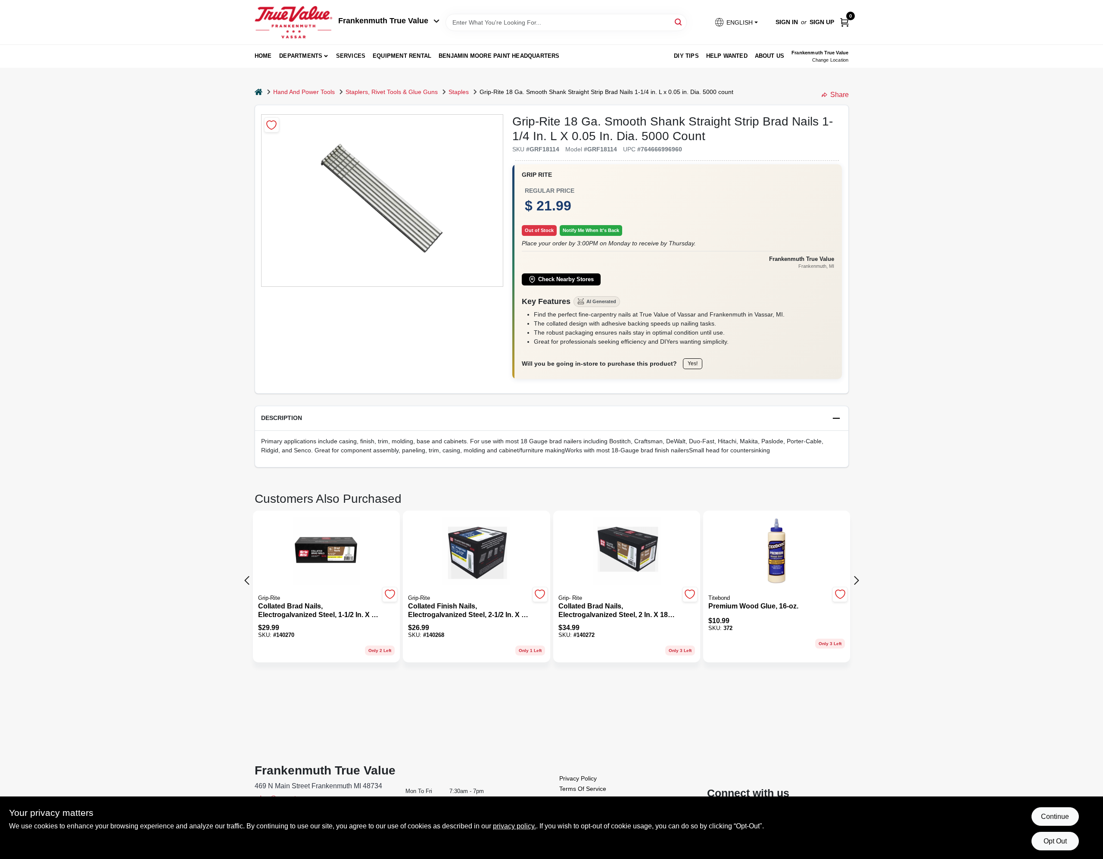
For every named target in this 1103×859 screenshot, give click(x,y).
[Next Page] (856, 580)
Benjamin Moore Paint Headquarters (499, 56)
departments (300, 56)
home (263, 56)
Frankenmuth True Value (383, 20)
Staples (459, 91)
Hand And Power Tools (304, 91)
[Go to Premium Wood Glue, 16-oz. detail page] (776, 551)
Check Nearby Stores (566, 279)
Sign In (787, 22)
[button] (735, 22)
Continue (1055, 816)
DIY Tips (686, 56)
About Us (770, 56)
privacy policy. (514, 826)
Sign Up (822, 22)
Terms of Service (582, 788)
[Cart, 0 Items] (844, 22)
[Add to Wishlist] (271, 124)
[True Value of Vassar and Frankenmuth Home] (293, 22)
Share (839, 94)
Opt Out (1055, 841)
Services (351, 56)
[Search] (679, 22)
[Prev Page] (246, 580)
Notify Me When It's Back (591, 230)
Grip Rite (537, 174)
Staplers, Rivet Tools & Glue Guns (392, 91)
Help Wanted (727, 56)
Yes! (693, 364)
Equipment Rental (402, 56)
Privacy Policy (578, 778)
